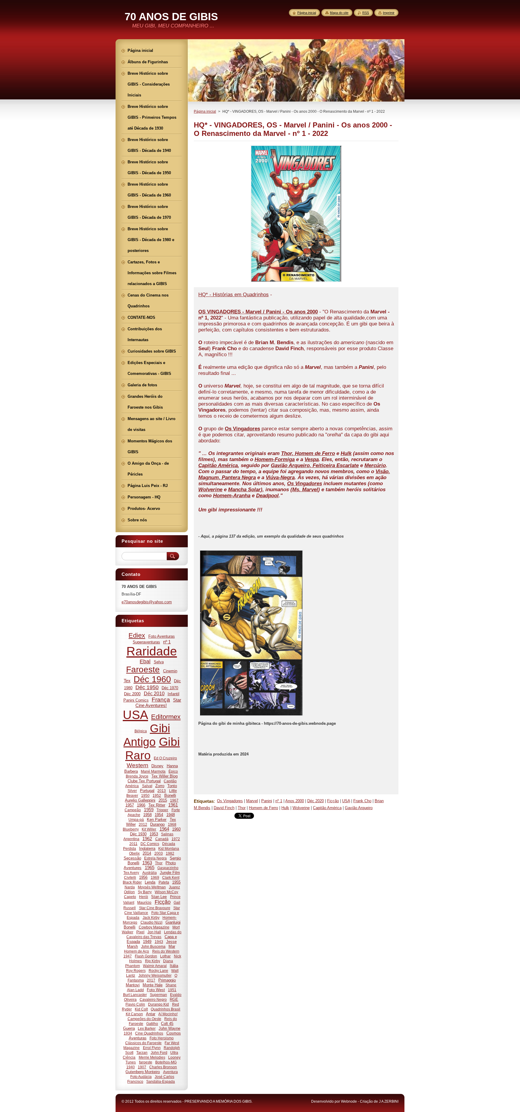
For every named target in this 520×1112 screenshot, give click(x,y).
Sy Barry (145, 892)
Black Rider (132, 882)
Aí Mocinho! (168, 1014)
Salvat (147, 786)
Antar (150, 1014)
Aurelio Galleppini (140, 800)
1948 (170, 814)
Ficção (333, 801)
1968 (172, 824)
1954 (159, 814)
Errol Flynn (152, 1048)
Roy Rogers (136, 970)
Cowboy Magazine (154, 927)
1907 (142, 1067)
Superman (158, 995)
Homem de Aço (136, 951)
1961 (173, 805)
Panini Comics (136, 700)
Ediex (136, 635)
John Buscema (153, 946)
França (161, 699)
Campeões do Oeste (144, 1019)
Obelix (134, 853)
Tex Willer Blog (164, 776)
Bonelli (170, 795)
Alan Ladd (135, 990)
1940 (130, 1067)
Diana (168, 961)
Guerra (129, 1028)
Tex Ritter (156, 805)
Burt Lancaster (135, 995)
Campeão (133, 810)
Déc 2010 (154, 693)
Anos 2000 (294, 801)
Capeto (130, 897)
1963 (147, 862)
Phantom (132, 966)
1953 (154, 834)
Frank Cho (362, 801)
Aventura (170, 1072)
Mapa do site (339, 12)
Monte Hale (152, 985)
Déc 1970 (170, 688)
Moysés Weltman (152, 887)
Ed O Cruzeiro (165, 758)
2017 (151, 980)
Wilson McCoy (166, 892)
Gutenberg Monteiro (142, 1072)
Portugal (147, 790)
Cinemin (170, 671)
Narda (130, 887)
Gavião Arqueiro (359, 808)
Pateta (164, 882)
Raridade (151, 651)
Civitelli (130, 877)
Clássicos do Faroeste (143, 1043)
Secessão (132, 858)
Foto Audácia (141, 1077)
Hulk (285, 808)
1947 (127, 956)
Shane (171, 985)
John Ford (159, 1052)
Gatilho (152, 1024)
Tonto (172, 786)
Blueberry (131, 829)
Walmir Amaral (155, 966)
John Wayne (169, 1028)
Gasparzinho (167, 868)
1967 (174, 800)
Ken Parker (156, 819)
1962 (147, 838)
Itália (174, 965)
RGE (174, 999)
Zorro (159, 786)
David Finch (224, 808)
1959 (148, 809)
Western (137, 765)
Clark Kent (170, 877)
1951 (172, 990)
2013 (161, 791)
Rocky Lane (158, 970)
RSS (365, 12)
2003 (158, 853)
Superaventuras (146, 642)
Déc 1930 (138, 834)
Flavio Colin (135, 1004)
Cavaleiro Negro (153, 999)
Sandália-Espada (160, 1081)
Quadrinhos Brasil (165, 1009)
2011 (133, 844)
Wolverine (301, 808)
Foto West (156, 990)
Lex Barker (147, 1028)
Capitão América (327, 808)
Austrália (149, 873)
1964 (164, 829)
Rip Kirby (152, 961)
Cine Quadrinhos (149, 1033)
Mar (172, 946)
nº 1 (278, 801)
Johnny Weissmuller (155, 975)
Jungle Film (170, 872)
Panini (266, 801)
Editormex (166, 717)
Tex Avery (131, 873)
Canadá (162, 839)
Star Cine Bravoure (154, 908)
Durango (157, 824)
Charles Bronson (163, 1067)
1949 (147, 941)
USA (346, 801)
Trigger (162, 810)
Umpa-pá (136, 819)
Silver (132, 791)
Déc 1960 (152, 679)
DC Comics (150, 844)
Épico (173, 771)
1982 (170, 853)
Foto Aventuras (161, 636)
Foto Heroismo (162, 1038)
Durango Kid (158, 1004)
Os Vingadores (230, 801)
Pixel (140, 932)
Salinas (167, 834)
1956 (143, 877)
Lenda (150, 882)
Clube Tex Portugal (144, 781)
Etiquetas (204, 801)
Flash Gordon (146, 956)
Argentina (131, 839)
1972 (176, 839)
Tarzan (141, 1052)
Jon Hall (154, 932)
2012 (143, 824)
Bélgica (141, 731)
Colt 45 (167, 1023)
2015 (163, 800)
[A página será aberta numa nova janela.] (296, 282)
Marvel (252, 801)
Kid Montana (168, 848)
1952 (157, 795)
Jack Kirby (151, 917)
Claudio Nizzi (151, 922)
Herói (143, 897)
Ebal (145, 661)
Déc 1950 (147, 687)
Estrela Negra (155, 858)
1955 (176, 882)
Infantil (173, 694)
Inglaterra (147, 848)
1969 (155, 877)
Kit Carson (134, 1014)
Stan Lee (159, 896)
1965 (149, 867)
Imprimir (389, 12)
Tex (127, 680)
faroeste (145, 1062)
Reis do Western (165, 951)
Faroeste (143, 669)
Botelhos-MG (166, 1062)
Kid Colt (141, 1009)
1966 (141, 805)
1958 (147, 814)
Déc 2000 (132, 694)
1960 (176, 829)
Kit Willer (149, 829)
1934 (128, 1033)
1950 (145, 795)
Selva (159, 662)
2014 (147, 853)
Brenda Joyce (137, 776)
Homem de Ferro (263, 808)
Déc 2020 (315, 801)
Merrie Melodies (152, 1057)
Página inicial (205, 111)
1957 (129, 805)
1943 (159, 942)
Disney (157, 766)
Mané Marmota (153, 771)
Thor (242, 808)
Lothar (165, 956)
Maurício (144, 902)
